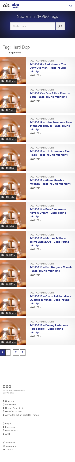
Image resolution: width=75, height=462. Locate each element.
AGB (7, 434)
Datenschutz (11, 430)
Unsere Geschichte (14, 408)
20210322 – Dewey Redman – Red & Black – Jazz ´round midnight (49, 329)
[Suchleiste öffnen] (70, 6)
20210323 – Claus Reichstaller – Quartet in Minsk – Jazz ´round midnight (50, 300)
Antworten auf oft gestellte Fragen (22, 415)
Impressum (10, 427)
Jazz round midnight (42, 61)
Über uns (9, 401)
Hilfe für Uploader (14, 412)
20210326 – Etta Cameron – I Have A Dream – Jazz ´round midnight (48, 213)
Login (8, 424)
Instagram (10, 446)
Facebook (10, 443)
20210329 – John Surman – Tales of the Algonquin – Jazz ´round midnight (51, 126)
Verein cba (10, 405)
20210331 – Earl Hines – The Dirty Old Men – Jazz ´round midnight (48, 68)
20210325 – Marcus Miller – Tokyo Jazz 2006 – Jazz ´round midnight (49, 242)
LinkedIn (9, 449)
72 (16, 352)
